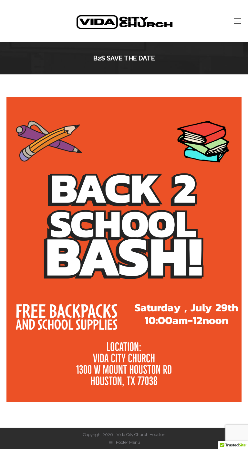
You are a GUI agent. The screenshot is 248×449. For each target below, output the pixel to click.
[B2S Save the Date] (124, 249)
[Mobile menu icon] (238, 21)
